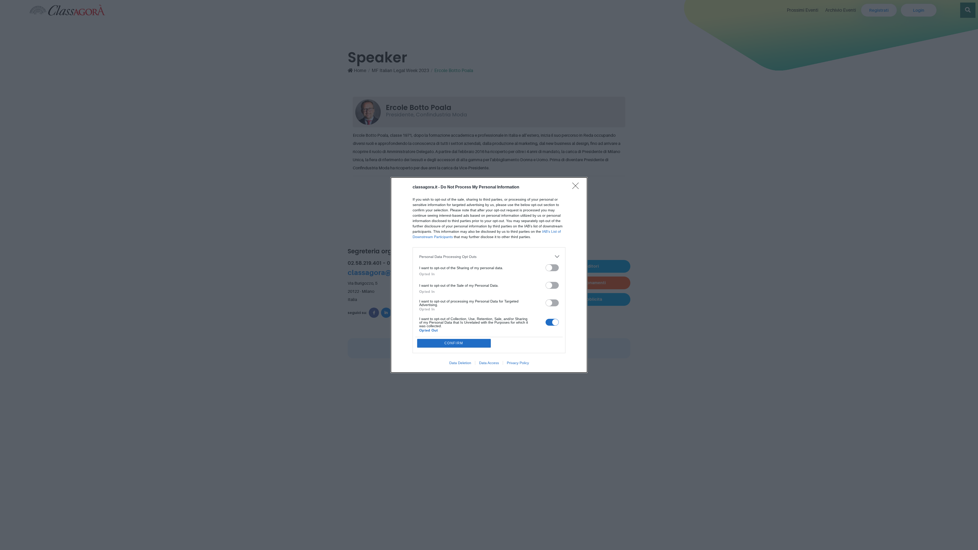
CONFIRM (453, 343)
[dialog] (489, 275)
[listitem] (489, 256)
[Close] (577, 187)
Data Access (489, 363)
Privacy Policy (518, 363)
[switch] (552, 267)
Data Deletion (460, 363)
